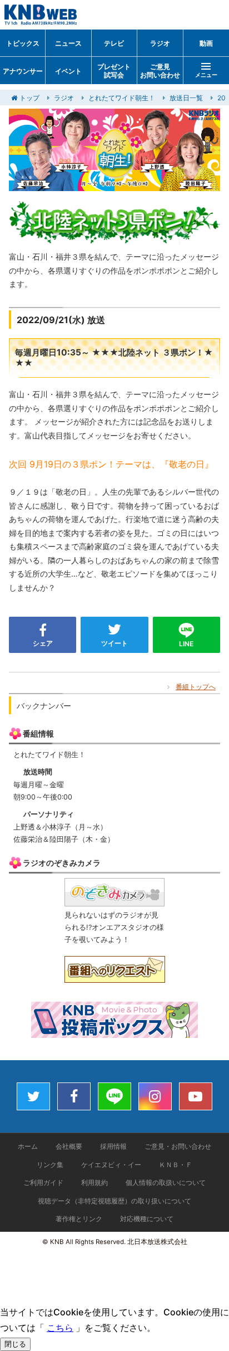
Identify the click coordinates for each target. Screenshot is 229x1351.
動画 (206, 43)
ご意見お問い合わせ (160, 71)
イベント (68, 71)
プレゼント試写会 (114, 71)
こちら (60, 1327)
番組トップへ (196, 686)
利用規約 (94, 1182)
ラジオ (160, 43)
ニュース (68, 43)
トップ (29, 98)
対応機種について (146, 1219)
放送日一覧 (186, 98)
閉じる (15, 1344)
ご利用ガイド (43, 1182)
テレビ (114, 43)
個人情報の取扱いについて (166, 1182)
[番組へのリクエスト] (114, 976)
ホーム (28, 1146)
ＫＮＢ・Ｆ (175, 1164)
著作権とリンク (79, 1219)
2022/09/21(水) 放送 (61, 319)
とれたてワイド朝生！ (121, 98)
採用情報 (113, 1146)
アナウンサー (23, 71)
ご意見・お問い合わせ (178, 1146)
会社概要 (69, 1146)
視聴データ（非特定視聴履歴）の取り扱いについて (114, 1201)
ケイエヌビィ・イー (111, 1164)
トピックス (22, 43)
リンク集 (50, 1164)
